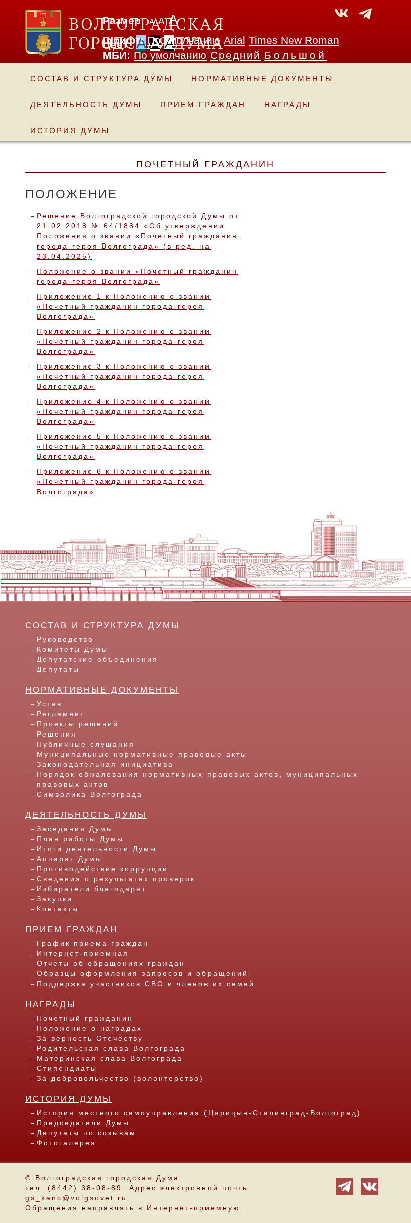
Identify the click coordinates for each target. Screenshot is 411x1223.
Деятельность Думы (86, 104)
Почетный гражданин (85, 1018)
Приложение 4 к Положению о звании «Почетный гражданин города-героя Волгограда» (124, 411)
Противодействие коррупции (102, 869)
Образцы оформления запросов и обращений (142, 973)
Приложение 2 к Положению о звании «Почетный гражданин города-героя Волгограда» (124, 341)
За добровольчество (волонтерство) (120, 1078)
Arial (234, 40)
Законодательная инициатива (105, 764)
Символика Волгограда (90, 794)
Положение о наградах (89, 1028)
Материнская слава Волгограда (110, 1058)
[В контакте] (369, 1186)
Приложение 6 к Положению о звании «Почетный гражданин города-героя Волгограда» (124, 481)
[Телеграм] (344, 1186)
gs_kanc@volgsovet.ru (76, 1198)
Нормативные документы (262, 78)
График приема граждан (93, 943)
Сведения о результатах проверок (116, 879)
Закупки (55, 899)
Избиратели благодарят (91, 889)
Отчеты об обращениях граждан (111, 963)
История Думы (70, 130)
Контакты (58, 909)
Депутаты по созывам (86, 1133)
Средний (235, 55)
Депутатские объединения (97, 659)
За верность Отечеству (90, 1038)
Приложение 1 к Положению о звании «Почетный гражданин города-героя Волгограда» (124, 306)
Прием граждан (203, 104)
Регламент (61, 714)
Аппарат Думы (69, 859)
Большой (295, 55)
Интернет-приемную (193, 1208)
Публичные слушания (86, 744)
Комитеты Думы (72, 649)
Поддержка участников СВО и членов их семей (146, 984)
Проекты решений (78, 724)
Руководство (65, 639)
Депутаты (58, 669)
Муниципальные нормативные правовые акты (142, 754)
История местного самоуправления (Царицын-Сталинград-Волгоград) (199, 1113)
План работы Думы (80, 839)
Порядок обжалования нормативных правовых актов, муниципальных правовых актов (197, 779)
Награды (287, 104)
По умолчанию (183, 40)
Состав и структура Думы (101, 78)
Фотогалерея (66, 1143)
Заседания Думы (75, 829)
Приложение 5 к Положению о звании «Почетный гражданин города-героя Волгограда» (124, 446)
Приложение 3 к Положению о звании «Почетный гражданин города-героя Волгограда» (124, 376)
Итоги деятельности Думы (97, 849)
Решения (57, 734)
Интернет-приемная (83, 953)
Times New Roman (294, 40)
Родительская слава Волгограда (111, 1048)
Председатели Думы (83, 1123)
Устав (49, 704)
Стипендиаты (67, 1068)
